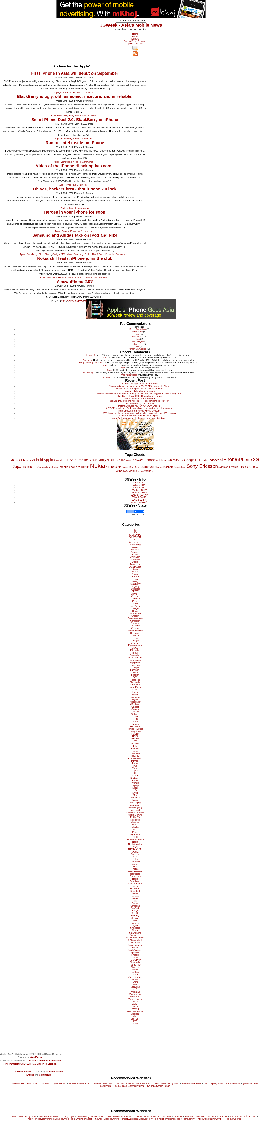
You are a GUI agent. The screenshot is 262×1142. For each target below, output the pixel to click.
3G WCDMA (135, 537)
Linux (135, 792)
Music (70, 254)
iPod (135, 765)
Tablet (87, 254)
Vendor (135, 979)
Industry (135, 756)
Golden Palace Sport (79, 1083)
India (205, 460)
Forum (135, 694)
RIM (71, 115)
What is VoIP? (139, 497)
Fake (135, 672)
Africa (135, 547)
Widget (135, 1004)
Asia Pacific (66, 92)
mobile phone (68, 466)
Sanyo (135, 910)
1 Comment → (88, 138)
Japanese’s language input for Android (139, 383)
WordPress (36, 1057)
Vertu (135, 982)
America (135, 552)
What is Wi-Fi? (139, 500)
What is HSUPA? (139, 495)
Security (135, 915)
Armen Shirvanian (137, 349)
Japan (18, 466)
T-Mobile (233, 467)
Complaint (135, 621)
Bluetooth (135, 589)
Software (135, 942)
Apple (56, 92)
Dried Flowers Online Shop (120, 1116)
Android (36, 460)
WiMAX (135, 1009)
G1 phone (135, 704)
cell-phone (148, 460)
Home (135, 34)
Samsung (65, 162)
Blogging (135, 586)
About (135, 36)
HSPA (135, 736)
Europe (179, 460)
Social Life (135, 935)
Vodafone (135, 987)
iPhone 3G (248, 459)
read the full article (234, 1119)
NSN (135, 847)
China (172, 460)
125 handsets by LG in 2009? (139, 403)
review (125, 467)
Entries (30, 1075)
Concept (135, 623)
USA (255, 467)
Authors (135, 38)
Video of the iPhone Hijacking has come (75, 166)
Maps (135, 800)
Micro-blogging (135, 807)
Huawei (135, 743)
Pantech (135, 864)
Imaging (135, 748)
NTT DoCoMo (113, 467)
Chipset (135, 616)
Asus (135, 569)
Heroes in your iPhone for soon (74, 212)
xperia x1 (149, 471)
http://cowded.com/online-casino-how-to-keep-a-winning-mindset (60, 1119)
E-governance (135, 645)
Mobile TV (135, 817)
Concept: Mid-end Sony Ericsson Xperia (139, 415)
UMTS (135, 974)
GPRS (135, 716)
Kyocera (135, 783)
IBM (135, 746)
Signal (135, 925)
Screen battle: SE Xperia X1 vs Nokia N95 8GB (139, 388)
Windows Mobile (126, 471)
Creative (135, 635)
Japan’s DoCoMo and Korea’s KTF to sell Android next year (139, 401)
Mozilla (135, 827)
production (135, 874)
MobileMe (135, 820)
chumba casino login (103, 1083)
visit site (167, 1116)
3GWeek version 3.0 (24, 1071)
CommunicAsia (135, 618)
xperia (141, 471)
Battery (135, 576)
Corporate (135, 633)
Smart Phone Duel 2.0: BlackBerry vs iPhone (74, 119)
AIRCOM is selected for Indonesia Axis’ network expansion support (139, 408)
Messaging (135, 802)
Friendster (135, 697)
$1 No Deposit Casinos (148, 1116)
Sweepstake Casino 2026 (24, 1083)
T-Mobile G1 (246, 467)
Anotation (135, 559)
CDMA (136, 460)
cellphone (161, 460)
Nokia (70, 277)
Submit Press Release (135, 41)
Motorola (83, 466)
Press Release (135, 871)
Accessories (135, 542)
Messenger (135, 805)
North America (135, 844)
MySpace (135, 834)
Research (135, 888)
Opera (135, 851)
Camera (135, 596)
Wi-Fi (135, 1001)
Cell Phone (135, 606)
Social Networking (135, 937)
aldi (137, 346)
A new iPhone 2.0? (75, 281)
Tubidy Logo (67, 1116)
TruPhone (135, 972)
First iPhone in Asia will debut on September (74, 73)
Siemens (135, 923)
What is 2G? (139, 482)
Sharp (158, 467)
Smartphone (180, 467)
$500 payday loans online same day (222, 1083)
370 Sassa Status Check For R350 (133, 1083)
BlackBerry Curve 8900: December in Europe (139, 396)
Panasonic (135, 861)
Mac (135, 795)
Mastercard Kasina (191, 1083)
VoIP (135, 989)
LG (39, 466)
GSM (135, 721)
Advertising (135, 544)
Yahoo (135, 1016)
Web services (135, 999)
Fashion (135, 675)
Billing (135, 581)
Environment (135, 660)
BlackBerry (62, 115)
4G (135, 539)
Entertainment (135, 657)
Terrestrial (135, 962)
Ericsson (135, 665)
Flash (135, 689)
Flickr (135, 692)
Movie (135, 824)
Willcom (135, 1006)
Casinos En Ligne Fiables (53, 1083)
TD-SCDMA (135, 960)
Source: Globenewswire (107, 1119)
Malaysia (135, 797)
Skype (135, 930)
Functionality (135, 702)
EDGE (135, 648)
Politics (135, 869)
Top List (135, 967)
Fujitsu (135, 699)
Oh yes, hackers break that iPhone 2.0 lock (74, 189)
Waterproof (135, 996)
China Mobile (135, 613)
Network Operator (135, 839)
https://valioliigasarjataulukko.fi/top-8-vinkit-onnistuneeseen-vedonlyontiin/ (158, 1119)
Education (135, 650)
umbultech (137, 331)
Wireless (135, 1014)
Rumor (137, 467)
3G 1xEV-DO (135, 535)
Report (135, 886)
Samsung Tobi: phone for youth (139, 391)
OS (135, 856)
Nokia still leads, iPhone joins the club (74, 258)
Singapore (167, 467)
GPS (135, 719)
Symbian (223, 467)
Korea (33, 467)
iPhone (76, 92)
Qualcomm (135, 876)
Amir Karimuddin (129, 375)
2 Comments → (88, 92)
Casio (135, 601)
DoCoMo (135, 643)
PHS (135, 866)
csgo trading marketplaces (90, 1116)
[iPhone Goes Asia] (131, 309)
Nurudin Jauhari (54, 1071)
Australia (135, 571)
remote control (135, 883)
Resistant (135, 891)
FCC (135, 677)
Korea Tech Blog (137, 329)
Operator (135, 854)
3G (13, 460)
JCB (135, 773)
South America (135, 950)
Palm (135, 859)
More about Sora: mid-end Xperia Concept (139, 410)
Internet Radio (135, 758)
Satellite (135, 913)
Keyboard (135, 778)
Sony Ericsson (202, 466)
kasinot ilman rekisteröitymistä (129, 1086)
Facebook (135, 670)
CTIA (135, 638)
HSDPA (135, 734)
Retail (135, 893)
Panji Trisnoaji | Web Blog (91, 362)
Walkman (135, 991)
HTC (198, 460)
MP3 (63, 254)
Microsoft (135, 810)
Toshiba (135, 969)
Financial (135, 679)
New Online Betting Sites (167, 1083)
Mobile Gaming (135, 815)
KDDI (27, 467)
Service (135, 918)
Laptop (135, 785)
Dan (138, 339)
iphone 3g (137, 344)
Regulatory (135, 881)
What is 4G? (139, 487)
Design (135, 640)
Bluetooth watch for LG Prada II (139, 398)
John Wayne (137, 341)
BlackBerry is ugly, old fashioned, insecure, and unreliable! (75, 96)
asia (67, 460)
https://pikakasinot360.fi (209, 1119)
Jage (137, 334)
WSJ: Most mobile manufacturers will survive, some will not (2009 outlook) (139, 413)
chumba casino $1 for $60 (243, 1116)
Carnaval (127, 460)
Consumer (135, 625)
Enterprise (135, 655)
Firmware (135, 684)
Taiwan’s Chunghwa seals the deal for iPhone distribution (139, 418)
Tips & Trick (98, 254)
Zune (135, 1023)
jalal (104, 357)
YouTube (135, 1019)
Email (135, 652)
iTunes (135, 768)
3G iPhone (23, 460)
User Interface (135, 977)
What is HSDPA (139, 490)
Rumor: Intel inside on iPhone (75, 142)
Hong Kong (135, 731)
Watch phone (135, 994)
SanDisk (135, 908)
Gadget (56, 254)
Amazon (135, 549)
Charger (135, 608)
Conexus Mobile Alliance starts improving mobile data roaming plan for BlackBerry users (139, 393)
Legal (135, 788)
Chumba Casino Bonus (158, 1086)
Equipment (135, 662)
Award (135, 574)
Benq (135, 579)
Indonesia (215, 460)
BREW (135, 591)
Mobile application (50, 467)
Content (135, 628)
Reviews (135, 896)
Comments (45, 1075)
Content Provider (135, 630)
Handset (62, 277)
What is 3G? (139, 485)
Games (65, 231)
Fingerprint (135, 682)
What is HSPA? (139, 492)
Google (189, 460)
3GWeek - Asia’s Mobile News (131, 25)
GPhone (135, 714)
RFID (135, 898)
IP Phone (135, 761)
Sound (135, 947)
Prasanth (87, 360)
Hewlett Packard (135, 729)
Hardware (135, 726)
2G (135, 530)
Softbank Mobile (135, 940)
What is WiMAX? (139, 502)
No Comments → (90, 115)
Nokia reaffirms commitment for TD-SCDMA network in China (139, 386)
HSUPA (135, 738)
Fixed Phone (45, 254)
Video (135, 984)
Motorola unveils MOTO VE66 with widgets (139, 406)
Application (59, 460)
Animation (135, 557)
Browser (135, 593)
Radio (135, 878)
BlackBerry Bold (115, 460)
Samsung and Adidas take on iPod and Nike (74, 235)
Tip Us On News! (135, 43)
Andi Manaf (137, 336)
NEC (135, 837)
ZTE (82, 277)
